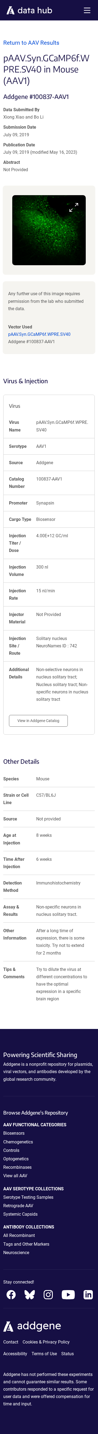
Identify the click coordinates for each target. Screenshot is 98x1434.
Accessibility (15, 1353)
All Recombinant (19, 1235)
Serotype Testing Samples (28, 1197)
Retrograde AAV (18, 1205)
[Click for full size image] (49, 230)
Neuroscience (16, 1252)
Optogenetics (16, 1158)
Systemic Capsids (20, 1214)
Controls (11, 1150)
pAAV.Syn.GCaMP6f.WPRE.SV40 (39, 334)
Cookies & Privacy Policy (46, 1342)
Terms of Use (44, 1353)
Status (67, 1353)
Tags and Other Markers (26, 1244)
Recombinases (17, 1167)
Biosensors (13, 1133)
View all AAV (15, 1175)
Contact (10, 1342)
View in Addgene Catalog (38, 720)
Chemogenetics (18, 1142)
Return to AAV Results (31, 42)
